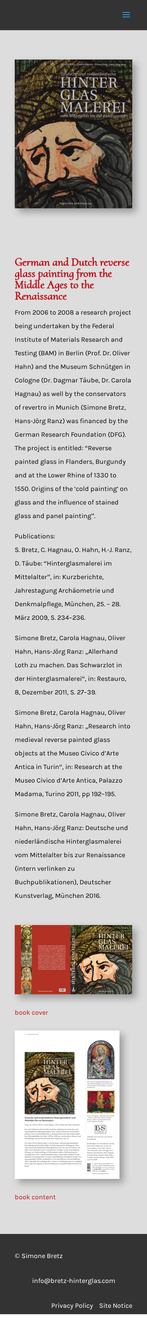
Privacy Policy (75, 1305)
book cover (31, 1012)
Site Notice (115, 1305)
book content (35, 1197)
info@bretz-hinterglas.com (73, 1281)
